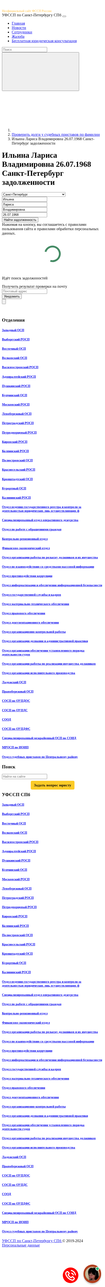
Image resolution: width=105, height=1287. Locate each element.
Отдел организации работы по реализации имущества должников (49, 663)
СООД (6, 719)
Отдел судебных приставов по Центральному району (40, 757)
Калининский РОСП (16, 497)
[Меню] (64, 16)
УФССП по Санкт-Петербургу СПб (32, 1241)
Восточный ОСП (14, 348)
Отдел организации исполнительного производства (38, 673)
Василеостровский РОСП (20, 367)
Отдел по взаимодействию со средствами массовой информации (48, 566)
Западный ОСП (13, 330)
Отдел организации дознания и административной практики (45, 641)
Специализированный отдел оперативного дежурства (40, 520)
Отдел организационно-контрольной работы (34, 632)
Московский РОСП (16, 404)
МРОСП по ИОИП (15, 747)
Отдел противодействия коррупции (27, 576)
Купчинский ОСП (14, 395)
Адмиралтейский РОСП (19, 376)
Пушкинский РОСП (16, 386)
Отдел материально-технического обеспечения (35, 604)
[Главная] (48, 130)
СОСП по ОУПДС (15, 710)
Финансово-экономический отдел (26, 548)
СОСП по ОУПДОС (16, 701)
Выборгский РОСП (16, 339)
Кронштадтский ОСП (17, 479)
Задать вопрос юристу (52, 785)
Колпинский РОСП (15, 451)
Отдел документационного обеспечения (30, 622)
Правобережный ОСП (17, 691)
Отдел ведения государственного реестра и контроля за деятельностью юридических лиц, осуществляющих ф (41, 509)
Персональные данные (21, 1245)
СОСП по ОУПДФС (16, 729)
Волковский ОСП (14, 358)
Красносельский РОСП (18, 469)
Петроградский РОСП (18, 423)
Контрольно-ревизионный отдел (25, 539)
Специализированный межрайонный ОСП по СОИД (39, 738)
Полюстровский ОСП (17, 460)
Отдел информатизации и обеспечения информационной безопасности (52, 585)
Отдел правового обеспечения (23, 613)
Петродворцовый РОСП (19, 432)
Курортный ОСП (14, 488)
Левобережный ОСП (17, 414)
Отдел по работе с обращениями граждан (31, 529)
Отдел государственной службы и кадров (31, 594)
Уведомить (12, 296)
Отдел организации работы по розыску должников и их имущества (50, 557)
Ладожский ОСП (14, 682)
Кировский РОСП (14, 442)
